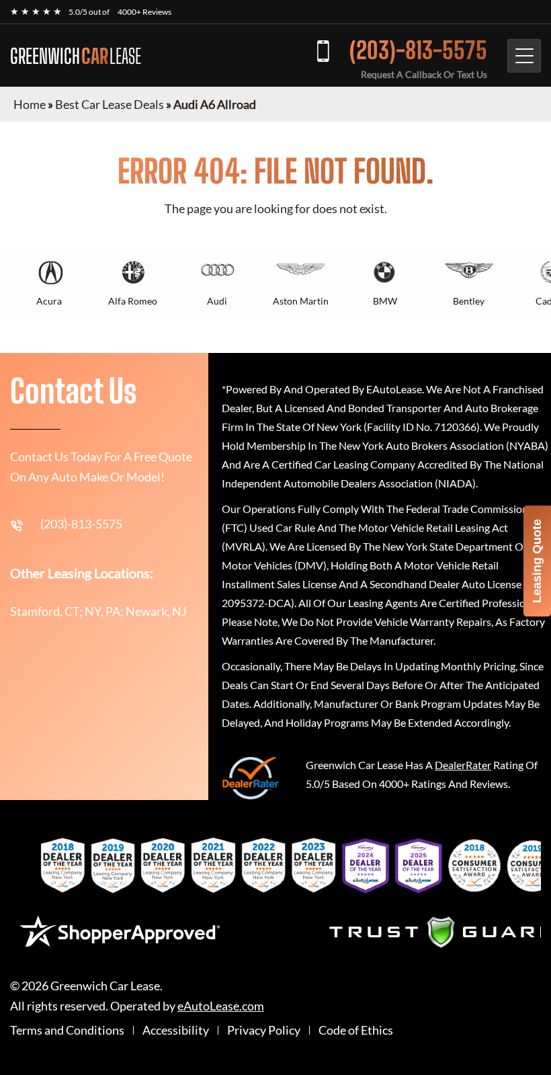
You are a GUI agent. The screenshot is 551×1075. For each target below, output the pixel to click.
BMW (385, 301)
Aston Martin (301, 301)
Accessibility (175, 1030)
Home (29, 104)
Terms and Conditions (67, 1030)
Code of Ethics (356, 1030)
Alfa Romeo (132, 301)
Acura (49, 301)
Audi (217, 301)
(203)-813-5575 (418, 50)
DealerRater (463, 764)
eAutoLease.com (220, 1006)
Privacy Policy (263, 1030)
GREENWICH (75, 56)
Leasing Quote (537, 561)
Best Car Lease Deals (109, 104)
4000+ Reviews (144, 12)
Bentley (468, 301)
